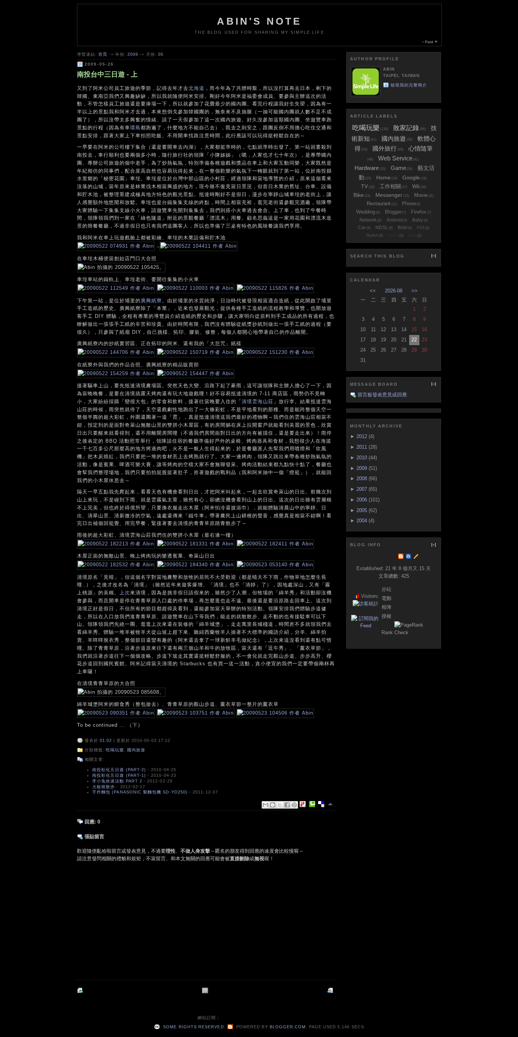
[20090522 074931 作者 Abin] (116, 246)
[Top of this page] (331, 804)
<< (373, 291)
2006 (361, 500)
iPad (412, 235)
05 (160, 54)
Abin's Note (259, 21)
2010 (361, 457)
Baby (417, 220)
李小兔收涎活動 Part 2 (117, 781)
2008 (361, 478)
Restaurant (379, 203)
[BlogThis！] (272, 805)
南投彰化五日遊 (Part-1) (119, 775)
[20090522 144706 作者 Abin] (116, 352)
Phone (409, 203)
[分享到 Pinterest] (294, 805)
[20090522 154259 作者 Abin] (116, 373)
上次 (124, 592)
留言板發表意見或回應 (382, 395)
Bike (358, 195)
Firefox (418, 212)
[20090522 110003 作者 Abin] (195, 288)
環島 (135, 127)
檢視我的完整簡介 (409, 85)
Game (398, 168)
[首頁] (206, 990)
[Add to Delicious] (322, 804)
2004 (361, 520)
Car (362, 227)
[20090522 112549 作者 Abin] (116, 288)
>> (414, 291)
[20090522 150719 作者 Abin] (195, 352)
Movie (420, 195)
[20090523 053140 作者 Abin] (275, 564)
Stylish (372, 235)
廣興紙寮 (151, 300)
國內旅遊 (136, 750)
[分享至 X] (280, 805)
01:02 (106, 740)
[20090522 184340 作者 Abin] (195, 564)
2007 (361, 489)
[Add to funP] (304, 804)
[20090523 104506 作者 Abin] (275, 713)
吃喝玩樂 (115, 750)
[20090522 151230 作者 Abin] (275, 352)
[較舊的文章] (331, 990)
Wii (415, 186)
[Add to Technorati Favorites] (313, 804)
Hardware (367, 168)
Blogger (393, 212)
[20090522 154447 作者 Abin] (195, 373)
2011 (361, 447)
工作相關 (390, 186)
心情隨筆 (420, 148)
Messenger (388, 195)
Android (394, 220)
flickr (402, 227)
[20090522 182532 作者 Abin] (116, 564)
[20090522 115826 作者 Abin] (275, 288)
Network (368, 220)
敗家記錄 (406, 128)
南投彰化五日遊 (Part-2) (119, 769)
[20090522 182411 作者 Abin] (275, 544)
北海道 (196, 88)
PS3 (420, 227)
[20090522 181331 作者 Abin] (195, 544)
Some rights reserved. (193, 1026)
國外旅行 (384, 148)
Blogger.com (288, 1026)
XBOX (393, 235)
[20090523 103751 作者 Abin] (195, 713)
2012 (361, 436)
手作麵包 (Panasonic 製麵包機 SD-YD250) (140, 792)
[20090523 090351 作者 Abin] (116, 713)
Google (411, 177)
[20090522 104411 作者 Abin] (198, 246)
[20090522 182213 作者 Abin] (116, 544)
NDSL (381, 227)
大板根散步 (103, 786)
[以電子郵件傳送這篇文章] (265, 805)
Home (383, 177)
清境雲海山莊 (257, 401)
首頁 (102, 54)
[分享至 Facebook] (287, 805)
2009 (132, 54)
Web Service (395, 158)
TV (364, 186)
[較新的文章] (81, 990)
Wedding (365, 212)
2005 (361, 510)
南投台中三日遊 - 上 (107, 74)
